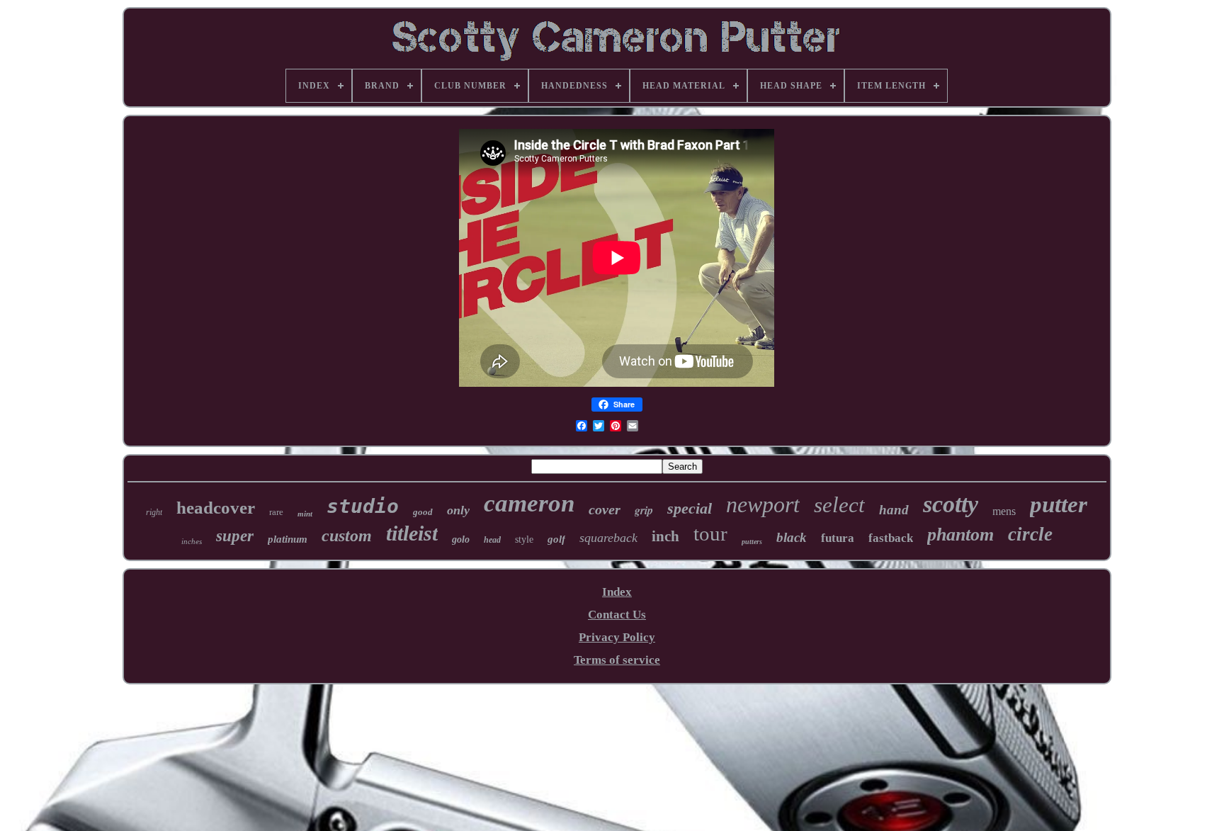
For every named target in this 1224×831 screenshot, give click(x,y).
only (458, 510)
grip (644, 510)
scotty (950, 504)
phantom (960, 534)
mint (305, 513)
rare (276, 512)
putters (752, 541)
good (423, 512)
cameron (529, 503)
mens (1004, 511)
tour (710, 533)
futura (837, 538)
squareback (608, 538)
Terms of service (617, 660)
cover (604, 509)
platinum (287, 539)
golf (556, 539)
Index (617, 592)
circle (1030, 534)
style (524, 539)
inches (191, 541)
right (154, 512)
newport (763, 504)
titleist (412, 533)
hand (894, 509)
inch (665, 536)
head (492, 540)
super (235, 536)
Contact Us (617, 614)
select (839, 504)
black (791, 537)
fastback (890, 538)
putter (1058, 504)
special (689, 508)
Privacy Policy (617, 637)
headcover (215, 507)
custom (347, 535)
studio (363, 506)
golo (461, 539)
